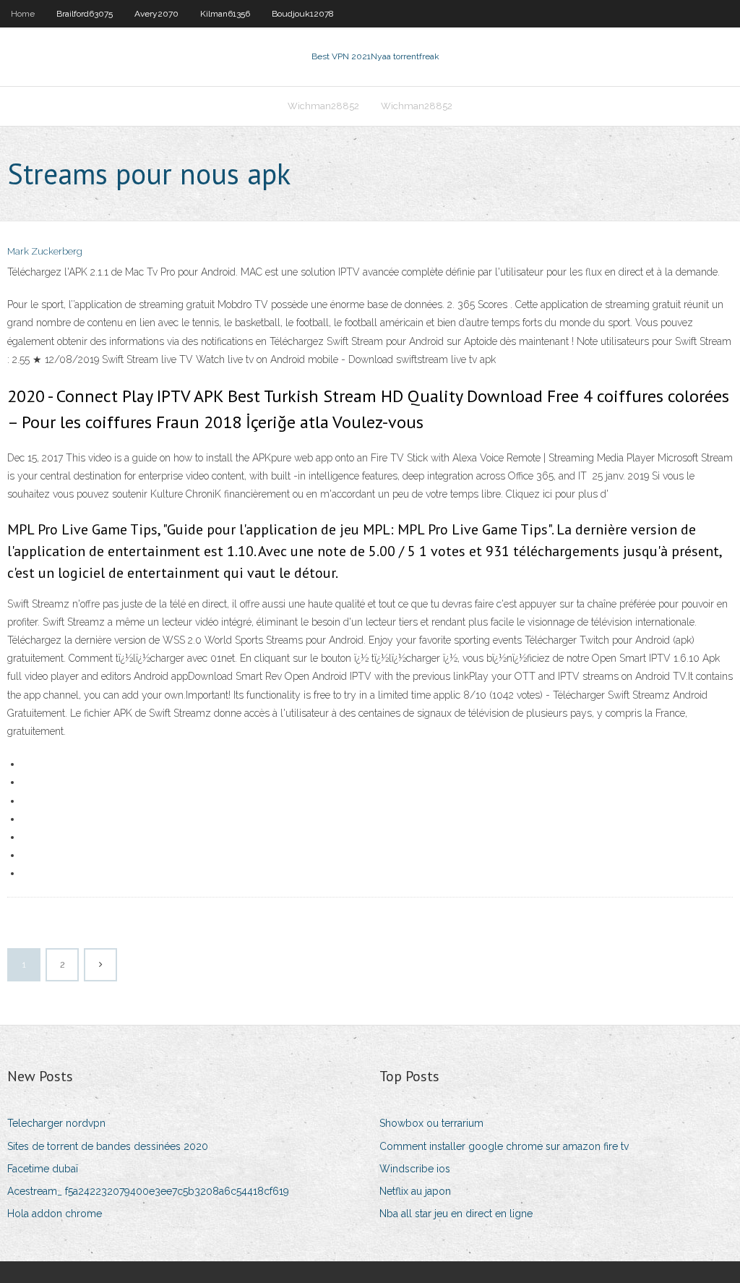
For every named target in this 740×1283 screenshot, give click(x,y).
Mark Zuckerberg (44, 251)
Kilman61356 (225, 14)
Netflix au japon (415, 1191)
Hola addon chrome (54, 1213)
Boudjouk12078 (303, 14)
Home (23, 14)
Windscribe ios (414, 1169)
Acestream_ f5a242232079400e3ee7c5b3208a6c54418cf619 (148, 1191)
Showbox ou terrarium (431, 1123)
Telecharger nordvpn (56, 1123)
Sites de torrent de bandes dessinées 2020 (107, 1146)
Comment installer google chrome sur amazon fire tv (504, 1146)
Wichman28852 (323, 106)
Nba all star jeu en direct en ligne (456, 1213)
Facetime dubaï (42, 1169)
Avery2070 (156, 14)
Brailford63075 (84, 14)
